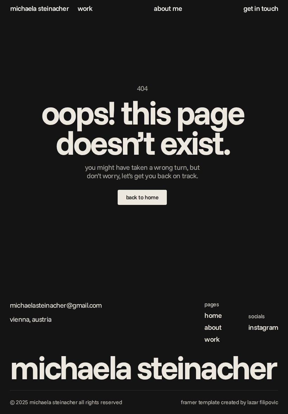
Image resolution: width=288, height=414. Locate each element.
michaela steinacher (39, 8)
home (213, 315)
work (85, 8)
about (212, 327)
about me (168, 8)
